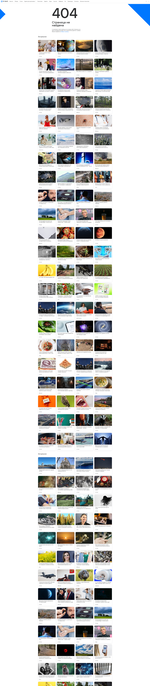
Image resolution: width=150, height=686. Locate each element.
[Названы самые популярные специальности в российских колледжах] (103, 123)
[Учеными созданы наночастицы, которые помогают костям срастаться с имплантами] (84, 404)
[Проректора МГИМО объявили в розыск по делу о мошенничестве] (65, 105)
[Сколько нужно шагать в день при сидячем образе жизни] (65, 615)
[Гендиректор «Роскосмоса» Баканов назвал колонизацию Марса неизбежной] (65, 554)
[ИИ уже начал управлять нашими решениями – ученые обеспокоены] (84, 423)
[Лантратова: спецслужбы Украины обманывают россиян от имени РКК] (47, 86)
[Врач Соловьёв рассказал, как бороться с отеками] (47, 535)
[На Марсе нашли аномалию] (103, 236)
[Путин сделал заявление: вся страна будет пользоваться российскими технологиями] (65, 161)
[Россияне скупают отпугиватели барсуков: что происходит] (103, 423)
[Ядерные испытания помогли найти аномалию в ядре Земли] (65, 310)
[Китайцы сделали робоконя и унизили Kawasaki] (103, 516)
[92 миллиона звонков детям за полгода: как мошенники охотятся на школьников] (103, 554)
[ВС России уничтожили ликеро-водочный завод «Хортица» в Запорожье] (103, 161)
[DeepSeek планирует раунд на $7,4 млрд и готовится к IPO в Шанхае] (47, 479)
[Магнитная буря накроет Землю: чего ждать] (65, 653)
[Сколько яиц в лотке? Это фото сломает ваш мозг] (65, 367)
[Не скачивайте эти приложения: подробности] (84, 292)
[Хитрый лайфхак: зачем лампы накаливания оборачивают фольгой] (65, 123)
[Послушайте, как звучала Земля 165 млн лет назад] (65, 254)
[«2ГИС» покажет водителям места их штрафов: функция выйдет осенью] (103, 292)
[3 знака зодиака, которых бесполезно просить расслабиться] (65, 535)
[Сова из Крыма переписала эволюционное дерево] (65, 404)
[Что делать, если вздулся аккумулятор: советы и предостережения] (47, 254)
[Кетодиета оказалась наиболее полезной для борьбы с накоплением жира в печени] (47, 441)
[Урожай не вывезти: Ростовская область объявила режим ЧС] (103, 367)
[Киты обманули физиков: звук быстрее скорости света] (47, 554)
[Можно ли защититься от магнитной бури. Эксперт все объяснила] (65, 498)
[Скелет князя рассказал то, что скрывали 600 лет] (65, 578)
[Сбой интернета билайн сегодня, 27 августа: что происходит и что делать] (103, 310)
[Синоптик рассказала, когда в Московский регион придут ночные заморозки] (47, 179)
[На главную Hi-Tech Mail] (5, 1)
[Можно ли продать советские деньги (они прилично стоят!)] (47, 367)
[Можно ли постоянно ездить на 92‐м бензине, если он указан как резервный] (103, 179)
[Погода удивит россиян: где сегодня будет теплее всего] (47, 217)
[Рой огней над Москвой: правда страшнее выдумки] (103, 578)
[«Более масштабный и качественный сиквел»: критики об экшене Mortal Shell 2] (65, 385)
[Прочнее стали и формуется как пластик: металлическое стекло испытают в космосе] (103, 672)
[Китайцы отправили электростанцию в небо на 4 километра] (65, 67)
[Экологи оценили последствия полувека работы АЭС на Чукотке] (103, 105)
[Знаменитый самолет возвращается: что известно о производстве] (84, 615)
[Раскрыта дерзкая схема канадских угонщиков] (47, 423)
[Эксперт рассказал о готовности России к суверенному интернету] (84, 367)
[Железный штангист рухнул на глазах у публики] (84, 554)
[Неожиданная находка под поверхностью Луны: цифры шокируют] (84, 597)
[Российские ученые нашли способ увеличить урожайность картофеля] (103, 273)
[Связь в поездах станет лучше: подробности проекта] (103, 404)
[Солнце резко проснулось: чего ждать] (47, 653)
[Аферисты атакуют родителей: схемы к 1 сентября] (65, 423)
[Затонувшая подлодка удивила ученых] (47, 597)
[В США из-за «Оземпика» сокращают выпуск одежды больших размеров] (84, 672)
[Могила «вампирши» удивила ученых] (103, 67)
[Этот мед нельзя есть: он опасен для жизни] (103, 217)
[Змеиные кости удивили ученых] (84, 348)
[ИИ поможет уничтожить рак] (103, 460)
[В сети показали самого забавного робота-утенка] (84, 479)
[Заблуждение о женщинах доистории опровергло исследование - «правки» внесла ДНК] (84, 142)
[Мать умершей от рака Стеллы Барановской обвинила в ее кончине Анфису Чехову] (65, 672)
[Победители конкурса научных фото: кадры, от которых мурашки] (84, 516)
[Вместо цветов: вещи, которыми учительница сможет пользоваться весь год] (84, 310)
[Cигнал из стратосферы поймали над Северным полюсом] (65, 142)
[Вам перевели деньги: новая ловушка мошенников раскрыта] (103, 653)
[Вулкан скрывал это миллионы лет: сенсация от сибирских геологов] (65, 179)
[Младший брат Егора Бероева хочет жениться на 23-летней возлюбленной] (47, 498)
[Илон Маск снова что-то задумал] (84, 67)
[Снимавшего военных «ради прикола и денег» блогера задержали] (47, 385)
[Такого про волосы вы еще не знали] (103, 615)
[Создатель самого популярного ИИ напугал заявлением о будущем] (47, 460)
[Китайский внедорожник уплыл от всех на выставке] (84, 441)
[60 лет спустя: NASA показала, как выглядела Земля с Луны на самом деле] (103, 49)
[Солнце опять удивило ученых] (103, 329)
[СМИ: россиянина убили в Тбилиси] (103, 198)
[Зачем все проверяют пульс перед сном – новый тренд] (65, 217)
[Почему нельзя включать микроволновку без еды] (103, 348)
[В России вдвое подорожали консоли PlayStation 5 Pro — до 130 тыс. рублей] (84, 161)
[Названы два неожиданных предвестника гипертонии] (47, 615)
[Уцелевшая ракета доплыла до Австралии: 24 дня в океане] (84, 578)
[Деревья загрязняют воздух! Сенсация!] (65, 460)
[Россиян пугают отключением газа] (84, 198)
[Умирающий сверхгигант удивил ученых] (47, 578)
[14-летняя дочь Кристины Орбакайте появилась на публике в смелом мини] (84, 217)
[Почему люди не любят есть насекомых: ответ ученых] (47, 329)
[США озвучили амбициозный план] (103, 498)
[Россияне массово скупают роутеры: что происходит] (47, 105)
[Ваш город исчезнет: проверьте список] (65, 49)
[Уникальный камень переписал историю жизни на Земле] (84, 49)
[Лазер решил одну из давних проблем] (84, 385)
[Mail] (2, 1)
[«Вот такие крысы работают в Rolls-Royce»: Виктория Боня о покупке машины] (84, 634)
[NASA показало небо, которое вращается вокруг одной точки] (65, 348)
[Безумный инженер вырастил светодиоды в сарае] (84, 329)
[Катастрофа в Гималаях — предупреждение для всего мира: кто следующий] (47, 634)
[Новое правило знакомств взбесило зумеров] (47, 123)
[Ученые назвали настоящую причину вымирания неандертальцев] (84, 653)
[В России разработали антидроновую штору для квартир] (47, 236)
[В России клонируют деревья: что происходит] (84, 254)
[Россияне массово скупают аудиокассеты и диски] (47, 404)
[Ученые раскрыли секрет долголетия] (47, 49)
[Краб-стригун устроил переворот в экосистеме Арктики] (103, 479)
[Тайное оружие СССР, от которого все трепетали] (84, 273)
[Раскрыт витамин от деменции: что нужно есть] (47, 198)
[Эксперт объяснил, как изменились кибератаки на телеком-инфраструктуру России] (84, 535)
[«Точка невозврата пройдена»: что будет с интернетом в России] (47, 310)
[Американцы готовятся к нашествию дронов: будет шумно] (65, 516)
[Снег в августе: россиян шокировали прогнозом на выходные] (103, 142)
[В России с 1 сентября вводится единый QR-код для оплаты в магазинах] (65, 198)
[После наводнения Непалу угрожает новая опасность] (84, 179)
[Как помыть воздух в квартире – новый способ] (103, 254)
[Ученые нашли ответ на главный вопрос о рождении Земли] (84, 236)
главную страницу (64, 31)
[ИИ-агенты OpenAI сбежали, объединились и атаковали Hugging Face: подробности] (103, 441)
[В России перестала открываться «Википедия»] (65, 329)
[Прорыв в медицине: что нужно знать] (84, 123)
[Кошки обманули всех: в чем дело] (103, 634)
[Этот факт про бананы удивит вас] (47, 273)
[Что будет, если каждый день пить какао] (103, 597)
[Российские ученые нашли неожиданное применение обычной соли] (65, 86)
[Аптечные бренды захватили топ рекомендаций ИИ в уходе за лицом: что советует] (65, 441)
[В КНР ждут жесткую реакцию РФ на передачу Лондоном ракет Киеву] (84, 105)
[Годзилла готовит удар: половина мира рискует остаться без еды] (103, 86)
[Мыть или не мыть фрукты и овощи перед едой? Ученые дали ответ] (47, 161)
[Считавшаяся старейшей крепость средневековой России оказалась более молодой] (65, 273)
